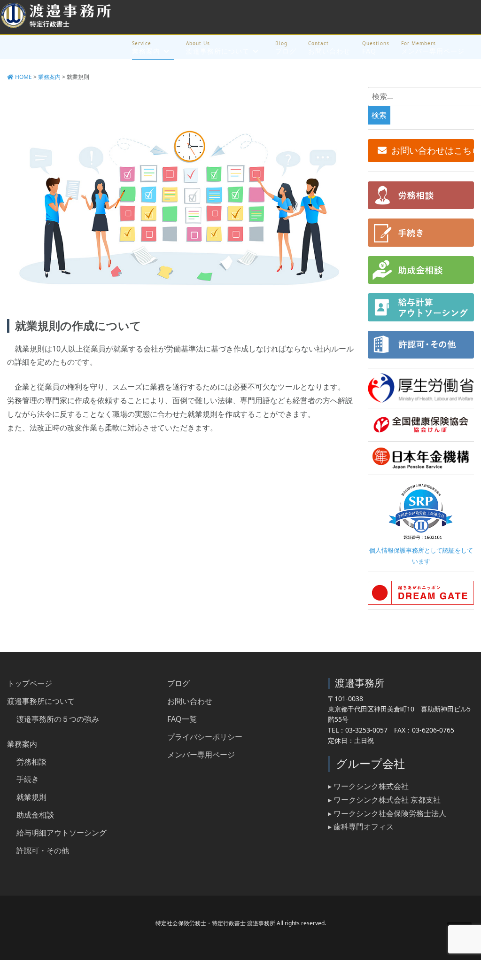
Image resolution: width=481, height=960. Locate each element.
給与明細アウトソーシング (61, 832)
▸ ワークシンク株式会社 (368, 786)
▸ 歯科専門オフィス (361, 826)
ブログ (285, 51)
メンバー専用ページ (433, 51)
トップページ (29, 683)
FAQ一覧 (182, 719)
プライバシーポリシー (204, 737)
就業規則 (31, 797)
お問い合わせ (329, 51)
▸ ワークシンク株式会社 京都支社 (384, 800)
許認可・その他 (42, 850)
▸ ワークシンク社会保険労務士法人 (387, 813)
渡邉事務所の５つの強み (57, 719)
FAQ (369, 51)
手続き (27, 779)
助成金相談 (35, 815)
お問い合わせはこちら (432, 150)
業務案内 (146, 51)
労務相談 (31, 762)
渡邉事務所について (217, 51)
